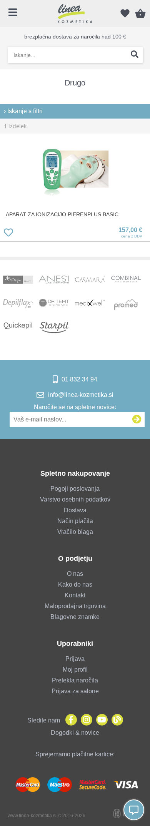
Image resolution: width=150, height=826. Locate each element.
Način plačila (75, 521)
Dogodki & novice (75, 732)
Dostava (75, 510)
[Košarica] (140, 13)
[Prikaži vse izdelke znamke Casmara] (90, 281)
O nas (75, 573)
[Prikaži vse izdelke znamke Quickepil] (18, 327)
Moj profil (75, 669)
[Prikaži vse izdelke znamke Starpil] (54, 327)
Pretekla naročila (75, 680)
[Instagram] (84, 720)
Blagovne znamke (75, 617)
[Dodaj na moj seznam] (8, 234)
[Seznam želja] (125, 13)
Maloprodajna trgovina (75, 606)
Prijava (75, 658)
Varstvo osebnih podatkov (75, 499)
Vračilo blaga (75, 531)
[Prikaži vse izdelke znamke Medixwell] (90, 304)
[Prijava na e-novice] (137, 419)
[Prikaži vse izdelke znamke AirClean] (18, 281)
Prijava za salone (75, 691)
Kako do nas (75, 584)
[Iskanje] (135, 55)
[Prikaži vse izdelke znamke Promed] (126, 304)
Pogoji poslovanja (75, 488)
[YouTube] (100, 720)
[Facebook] (69, 720)
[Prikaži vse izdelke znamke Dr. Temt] (54, 304)
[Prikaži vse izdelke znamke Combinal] (126, 281)
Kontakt (75, 595)
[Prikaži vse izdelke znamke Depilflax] (18, 304)
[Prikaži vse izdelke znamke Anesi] (54, 281)
